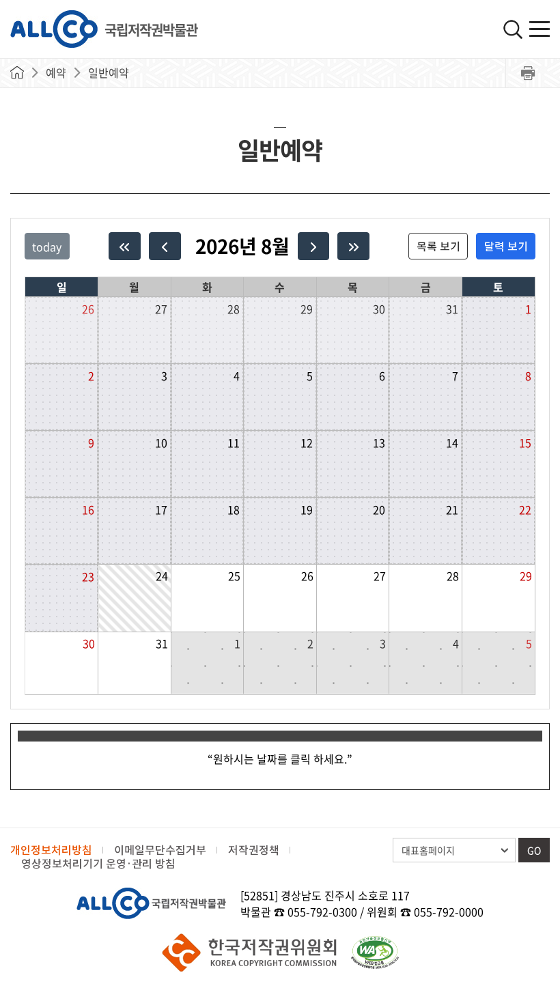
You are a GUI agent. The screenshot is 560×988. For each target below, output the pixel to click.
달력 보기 (506, 246)
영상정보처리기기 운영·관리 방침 (98, 864)
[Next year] (353, 246)
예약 (56, 72)
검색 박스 (512, 29)
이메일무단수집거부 (160, 850)
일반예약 (108, 72)
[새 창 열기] (375, 952)
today (46, 246)
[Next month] (314, 246)
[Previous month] (165, 246)
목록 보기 (438, 246)
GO (534, 850)
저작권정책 (253, 850)
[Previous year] (125, 246)
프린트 (527, 73)
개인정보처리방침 (51, 850)
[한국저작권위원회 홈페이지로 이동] (249, 952)
